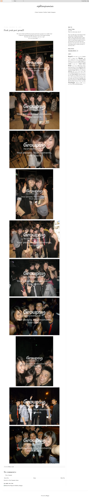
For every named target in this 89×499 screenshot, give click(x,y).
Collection (80, 62)
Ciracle (71, 62)
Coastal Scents (75, 62)
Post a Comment (8, 475)
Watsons (71, 84)
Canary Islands (81, 61)
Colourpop (84, 62)
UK (81, 82)
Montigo (79, 72)
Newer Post (6, 478)
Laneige (73, 70)
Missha (76, 72)
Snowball (81, 78)
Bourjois (69, 61)
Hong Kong (70, 67)
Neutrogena (83, 74)
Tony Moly (84, 81)
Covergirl (73, 63)
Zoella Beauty (80, 84)
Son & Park (73, 79)
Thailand (84, 79)
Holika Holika (83, 65)
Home (34, 478)
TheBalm (79, 80)
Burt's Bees (73, 61)
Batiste (77, 58)
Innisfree (81, 67)
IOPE (85, 67)
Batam (74, 58)
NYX (74, 75)
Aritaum (84, 56)
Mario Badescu (80, 71)
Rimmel (81, 76)
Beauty (81, 58)
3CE (74, 56)
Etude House (82, 64)
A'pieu (76, 56)
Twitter (36, 12)
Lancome (70, 70)
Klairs (78, 68)
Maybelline (73, 72)
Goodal (73, 65)
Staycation (80, 79)
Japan (72, 68)
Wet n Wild (75, 84)
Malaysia (84, 70)
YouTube (45, 12)
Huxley (74, 67)
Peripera (77, 75)
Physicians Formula (82, 75)
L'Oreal (84, 68)
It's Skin (69, 68)
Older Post (63, 478)
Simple (71, 78)
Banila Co (70, 58)
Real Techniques (74, 76)
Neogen (80, 74)
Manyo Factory (75, 71)
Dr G (77, 63)
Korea (81, 68)
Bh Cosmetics (76, 59)
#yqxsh (70, 56)
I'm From (77, 67)
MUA (82, 72)
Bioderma (81, 59)
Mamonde (70, 71)
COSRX (69, 64)
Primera (69, 76)
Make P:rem (80, 70)
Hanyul (76, 65)
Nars (70, 74)
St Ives (76, 79)
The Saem (76, 81)
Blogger (47, 495)
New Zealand (70, 75)
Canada (76, 61)
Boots (84, 59)
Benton (72, 59)
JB (73, 68)
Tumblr (49, 12)
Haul (79, 65)
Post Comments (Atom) (13, 480)
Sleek (78, 78)
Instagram (53, 12)
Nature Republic (75, 74)
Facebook (41, 12)
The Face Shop (71, 81)
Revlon (78, 76)
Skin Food (75, 78)
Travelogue (71, 82)
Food (69, 65)
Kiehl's (76, 68)
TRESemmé (78, 82)
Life (77, 70)
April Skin (80, 56)
